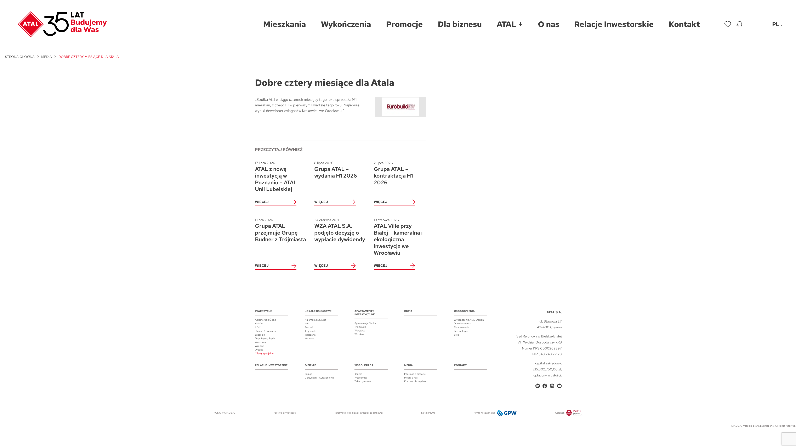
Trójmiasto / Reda (265, 338)
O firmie (310, 365)
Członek (559, 412)
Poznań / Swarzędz (265, 331)
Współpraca (363, 365)
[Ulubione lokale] (728, 24)
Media (46, 57)
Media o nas (410, 377)
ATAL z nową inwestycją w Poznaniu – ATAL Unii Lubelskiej (276, 177)
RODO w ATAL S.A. (224, 412)
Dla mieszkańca (462, 323)
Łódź (258, 327)
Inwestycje (263, 311)
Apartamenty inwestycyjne (364, 312)
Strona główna (20, 57)
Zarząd (308, 374)
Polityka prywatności (284, 412)
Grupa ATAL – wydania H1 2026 (335, 170)
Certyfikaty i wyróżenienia (319, 377)
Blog (456, 334)
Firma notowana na (484, 412)
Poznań (309, 327)
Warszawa (260, 342)
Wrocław (259, 346)
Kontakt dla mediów (415, 381)
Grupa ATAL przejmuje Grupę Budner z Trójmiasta (280, 230)
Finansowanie (461, 327)
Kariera (358, 374)
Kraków (259, 323)
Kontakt (460, 365)
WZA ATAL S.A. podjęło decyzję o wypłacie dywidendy (339, 230)
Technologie (461, 331)
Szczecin (260, 334)
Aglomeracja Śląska (265, 319)
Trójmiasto (310, 331)
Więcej (262, 202)
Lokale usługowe (318, 311)
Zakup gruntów (362, 381)
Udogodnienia (464, 311)
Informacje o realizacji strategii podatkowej (359, 412)
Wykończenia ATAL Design (469, 319)
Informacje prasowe (415, 374)
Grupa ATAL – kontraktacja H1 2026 (393, 173)
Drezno (259, 349)
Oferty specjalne (264, 353)
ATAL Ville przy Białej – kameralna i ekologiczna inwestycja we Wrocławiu (398, 237)
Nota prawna (428, 412)
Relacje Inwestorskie (271, 365)
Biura (408, 311)
